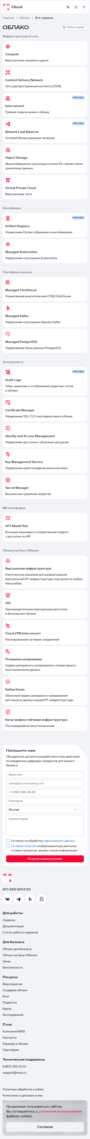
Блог (6, 996)
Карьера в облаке (15, 1044)
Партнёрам (11, 1050)
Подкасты (10, 1002)
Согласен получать (24, 846)
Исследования (13, 1015)
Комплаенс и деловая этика (23, 1095)
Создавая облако (15, 990)
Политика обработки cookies (23, 1089)
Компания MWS (14, 1031)
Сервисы (9, 920)
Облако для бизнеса (17, 949)
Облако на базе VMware (20, 955)
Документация (13, 926)
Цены (6, 961)
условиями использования (60, 1111)
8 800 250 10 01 (14, 1066)
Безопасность (13, 967)
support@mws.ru (14, 1073)
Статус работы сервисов (20, 932)
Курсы (7, 1009)
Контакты (10, 1038)
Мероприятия (12, 984)
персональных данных (59, 841)
